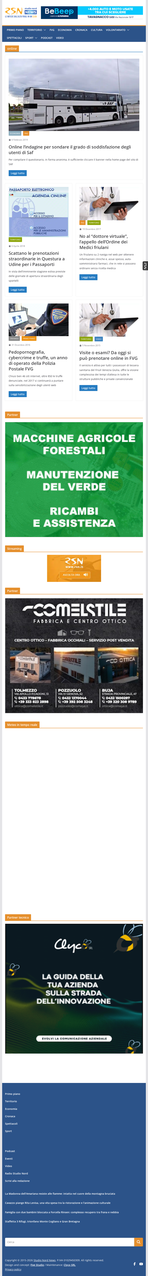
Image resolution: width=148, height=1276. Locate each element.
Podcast (47, 38)
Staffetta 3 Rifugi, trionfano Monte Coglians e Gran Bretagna (42, 1221)
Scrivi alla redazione (17, 1181)
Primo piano (15, 30)
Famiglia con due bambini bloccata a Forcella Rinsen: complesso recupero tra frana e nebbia (62, 1212)
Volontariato (115, 30)
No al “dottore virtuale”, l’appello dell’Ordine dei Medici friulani (103, 241)
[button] (44, 29)
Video (60, 38)
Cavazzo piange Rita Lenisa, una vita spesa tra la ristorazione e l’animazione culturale (57, 1203)
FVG (52, 30)
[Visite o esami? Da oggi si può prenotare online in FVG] (109, 320)
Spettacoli (14, 38)
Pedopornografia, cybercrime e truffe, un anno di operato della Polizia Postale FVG (38, 360)
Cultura (96, 30)
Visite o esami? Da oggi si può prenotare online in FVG (108, 355)
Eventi (9, 1158)
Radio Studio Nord (16, 1173)
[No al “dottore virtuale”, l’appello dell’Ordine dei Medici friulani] (109, 203)
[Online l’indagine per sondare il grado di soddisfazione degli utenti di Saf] (74, 95)
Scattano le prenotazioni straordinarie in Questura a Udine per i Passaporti (37, 258)
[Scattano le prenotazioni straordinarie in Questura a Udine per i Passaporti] (39, 212)
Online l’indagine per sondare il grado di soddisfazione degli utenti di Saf (70, 149)
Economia (65, 30)
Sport (29, 38)
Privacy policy (13, 1269)
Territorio (34, 30)
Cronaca (81, 30)
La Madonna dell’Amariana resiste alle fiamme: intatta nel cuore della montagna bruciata (60, 1193)
